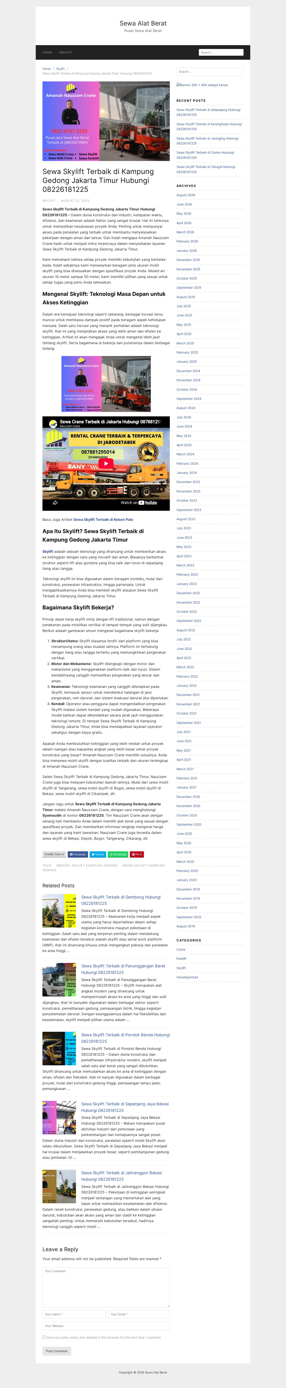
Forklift (181, 958)
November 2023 (188, 491)
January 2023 (187, 584)
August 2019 (186, 926)
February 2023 (187, 574)
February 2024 (187, 463)
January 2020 (187, 880)
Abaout (65, 52)
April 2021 (184, 759)
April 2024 (184, 445)
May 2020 (184, 843)
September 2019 (189, 917)
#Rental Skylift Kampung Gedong (87, 865)
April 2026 (184, 223)
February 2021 (187, 778)
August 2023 (186, 519)
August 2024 (186, 408)
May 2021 (184, 750)
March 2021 (185, 769)
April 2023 (184, 556)
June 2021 (184, 741)
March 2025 (185, 343)
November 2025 (188, 269)
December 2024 (188, 371)
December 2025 (188, 260)
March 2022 (185, 667)
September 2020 (189, 824)
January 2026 (187, 250)
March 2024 (185, 454)
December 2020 (188, 797)
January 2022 (187, 685)
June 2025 (184, 315)
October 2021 (187, 713)
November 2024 (188, 380)
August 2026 (186, 195)
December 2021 (188, 695)
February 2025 (187, 352)
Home (47, 52)
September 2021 (189, 723)
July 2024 (184, 417)
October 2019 (187, 907)
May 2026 (184, 213)
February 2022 (187, 676)
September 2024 (189, 399)
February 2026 (187, 241)
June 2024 (184, 426)
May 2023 (184, 547)
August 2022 (186, 630)
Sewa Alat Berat (143, 23)
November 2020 (188, 806)
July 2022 (184, 639)
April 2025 (184, 334)
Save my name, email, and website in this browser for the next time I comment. (104, 1337)
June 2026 (184, 204)
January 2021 (186, 787)
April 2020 (184, 852)
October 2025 (187, 278)
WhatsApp (119, 854)
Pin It (138, 854)
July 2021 (184, 732)
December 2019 (188, 889)
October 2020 (187, 815)
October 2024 (187, 389)
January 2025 (187, 361)
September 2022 (189, 621)
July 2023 (184, 528)
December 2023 (188, 482)
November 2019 (188, 898)
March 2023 (185, 565)
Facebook (79, 854)
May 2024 (184, 436)
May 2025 (184, 324)
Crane (181, 949)
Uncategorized (187, 977)
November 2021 (188, 704)
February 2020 (187, 871)
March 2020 (185, 861)
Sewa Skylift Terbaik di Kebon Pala (103, 519)
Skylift (60, 68)
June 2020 (184, 833)
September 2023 (189, 510)
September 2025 (189, 287)
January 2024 (187, 473)
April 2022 (184, 658)
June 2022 (184, 649)
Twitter (99, 854)
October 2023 (187, 500)
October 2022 (187, 611)
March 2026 (185, 232)
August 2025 (186, 297)
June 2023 (184, 537)
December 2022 (188, 593)
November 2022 (188, 602)
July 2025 (184, 306)
